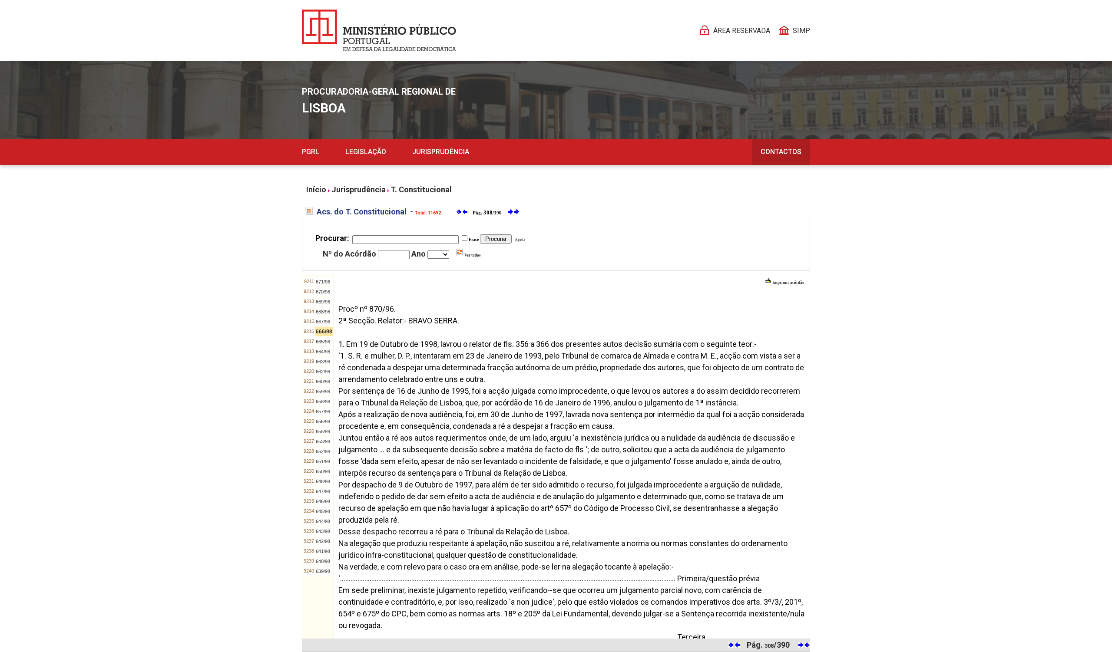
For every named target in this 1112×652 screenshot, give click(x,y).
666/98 (324, 332)
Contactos (781, 152)
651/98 (323, 461)
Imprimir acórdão (787, 282)
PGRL (310, 152)
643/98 (323, 531)
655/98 (323, 431)
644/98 (323, 521)
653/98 (323, 441)
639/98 (323, 571)
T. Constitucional (421, 189)
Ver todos (472, 255)
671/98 (323, 281)
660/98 (323, 381)
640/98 (323, 561)
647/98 (323, 491)
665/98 (323, 341)
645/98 (323, 511)
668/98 (323, 311)
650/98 (323, 471)
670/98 (323, 291)
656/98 (323, 421)
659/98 (323, 391)
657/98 (323, 411)
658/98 (323, 401)
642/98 (323, 541)
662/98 (323, 371)
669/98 (323, 301)
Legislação (365, 152)
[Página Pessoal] (379, 30)
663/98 (323, 361)
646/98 (323, 501)
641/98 (323, 551)
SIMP (801, 30)
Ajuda (519, 239)
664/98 (323, 351)
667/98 (323, 321)
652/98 (323, 451)
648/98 (323, 481)
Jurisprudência (440, 152)
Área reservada (741, 30)
